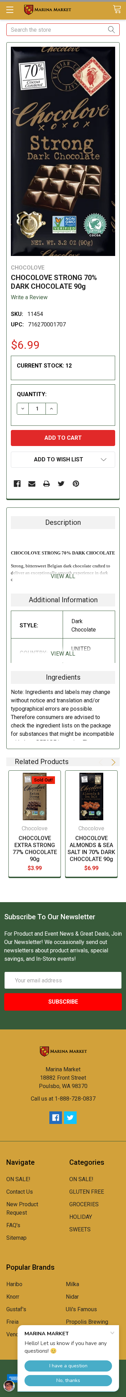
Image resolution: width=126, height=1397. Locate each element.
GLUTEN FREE (86, 1191)
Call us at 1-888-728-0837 (63, 1098)
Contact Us (19, 1191)
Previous (101, 762)
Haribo (14, 1284)
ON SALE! (18, 1179)
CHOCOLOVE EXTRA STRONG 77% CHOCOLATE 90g (35, 848)
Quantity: (32, 394)
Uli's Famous (81, 1309)
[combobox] (63, 29)
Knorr (12, 1296)
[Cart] (119, 9)
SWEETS (80, 1229)
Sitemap (16, 1237)
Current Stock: (44, 365)
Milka (72, 1284)
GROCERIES (84, 1204)
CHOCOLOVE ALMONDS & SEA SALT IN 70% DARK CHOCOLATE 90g (91, 848)
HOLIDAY (80, 1217)
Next (112, 762)
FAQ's (13, 1225)
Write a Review (29, 297)
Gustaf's (16, 1309)
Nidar (72, 1296)
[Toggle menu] (9, 9)
